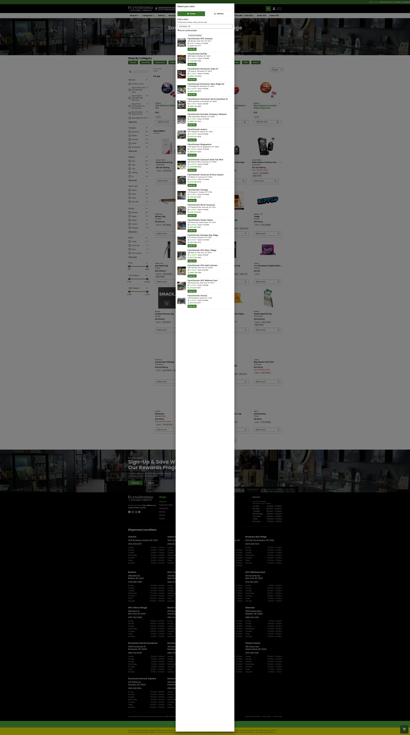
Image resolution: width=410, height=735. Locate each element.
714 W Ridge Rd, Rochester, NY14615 (201, 86)
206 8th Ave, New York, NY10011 (199, 41)
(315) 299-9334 (195, 182)
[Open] (231, 26)
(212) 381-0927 (195, 288)
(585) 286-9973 (195, 91)
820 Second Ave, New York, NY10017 (201, 283)
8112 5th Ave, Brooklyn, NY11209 (199, 237)
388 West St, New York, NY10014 (200, 252)
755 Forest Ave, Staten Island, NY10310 (202, 222)
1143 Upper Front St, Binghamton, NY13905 (203, 147)
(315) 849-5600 (195, 167)
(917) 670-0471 (195, 303)
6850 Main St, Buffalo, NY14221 (199, 56)
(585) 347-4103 (195, 121)
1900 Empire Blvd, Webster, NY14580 (201, 116)
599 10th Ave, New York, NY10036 (200, 268)
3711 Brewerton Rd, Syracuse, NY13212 (202, 207)
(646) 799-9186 (195, 272)
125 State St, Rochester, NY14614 (200, 71)
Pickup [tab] (192, 14)
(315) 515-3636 (195, 136)
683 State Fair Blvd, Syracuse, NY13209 (202, 162)
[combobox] (203, 26)
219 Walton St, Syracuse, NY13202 (200, 177)
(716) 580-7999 (195, 61)
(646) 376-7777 (195, 46)
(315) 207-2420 (195, 197)
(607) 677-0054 (195, 152)
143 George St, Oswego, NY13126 (200, 192)
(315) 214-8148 (195, 212)
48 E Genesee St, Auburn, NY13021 (200, 132)
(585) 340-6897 (195, 106)
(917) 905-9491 (195, 227)
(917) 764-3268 (195, 257)
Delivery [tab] (220, 14)
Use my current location (188, 30)
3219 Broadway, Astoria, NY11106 (200, 298)
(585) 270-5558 (195, 76)
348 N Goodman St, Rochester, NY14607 (202, 101)
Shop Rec (192, 49)
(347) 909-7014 (195, 242)
